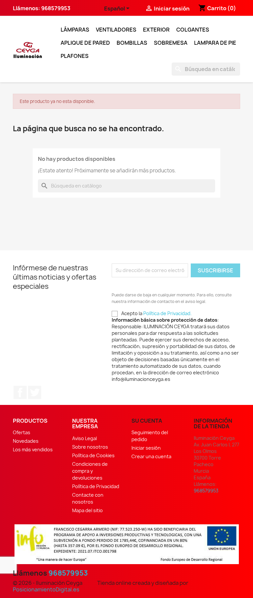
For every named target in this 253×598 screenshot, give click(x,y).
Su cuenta (146, 420)
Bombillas (132, 42)
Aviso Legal (84, 438)
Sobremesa (170, 42)
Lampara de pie (215, 42)
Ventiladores (116, 29)
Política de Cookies (93, 455)
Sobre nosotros (90, 447)
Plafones (75, 56)
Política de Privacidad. (167, 313)
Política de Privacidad (95, 486)
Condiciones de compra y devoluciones (90, 471)
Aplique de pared (85, 42)
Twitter (34, 392)
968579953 (68, 573)
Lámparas (75, 29)
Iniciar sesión (146, 448)
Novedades (26, 441)
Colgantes (192, 29)
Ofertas (21, 432)
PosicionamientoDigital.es (46, 589)
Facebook (20, 392)
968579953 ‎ (56, 8)
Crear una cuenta (151, 456)
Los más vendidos (33, 449)
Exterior (156, 29)
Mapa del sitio (87, 510)
